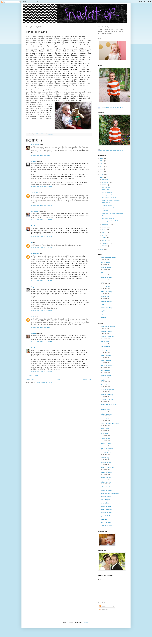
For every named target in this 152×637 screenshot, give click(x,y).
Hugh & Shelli (106, 477)
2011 (102, 169)
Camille (33, 348)
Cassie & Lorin (106, 472)
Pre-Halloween (107, 192)
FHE (103, 216)
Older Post (87, 379)
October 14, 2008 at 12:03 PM (41, 327)
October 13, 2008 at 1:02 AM (41, 187)
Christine (34, 193)
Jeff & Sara (105, 341)
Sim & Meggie (105, 500)
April (104, 238)
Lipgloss (105, 210)
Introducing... (107, 203)
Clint (102, 305)
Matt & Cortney (106, 482)
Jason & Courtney (107, 395)
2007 (102, 249)
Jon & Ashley (105, 370)
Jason (102, 282)
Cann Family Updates (108, 326)
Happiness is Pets (108, 208)
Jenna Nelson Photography (110, 493)
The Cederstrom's (37, 226)
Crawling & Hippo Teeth (110, 221)
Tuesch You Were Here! (109, 404)
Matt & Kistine (106, 487)
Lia (102, 314)
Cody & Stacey (106, 351)
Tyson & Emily (106, 516)
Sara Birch (35, 144)
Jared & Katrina (106, 453)
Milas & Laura (106, 375)
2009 (102, 174)
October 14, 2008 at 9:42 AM (41, 311)
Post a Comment (34, 375)
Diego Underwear (107, 205)
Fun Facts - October (109, 197)
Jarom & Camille (106, 331)
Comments (104, 609)
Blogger (85, 622)
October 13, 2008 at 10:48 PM (41, 236)
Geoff (102, 311)
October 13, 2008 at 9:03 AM (41, 205)
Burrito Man (106, 187)
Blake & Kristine (107, 399)
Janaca (33, 333)
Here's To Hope (106, 419)
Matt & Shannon (106, 414)
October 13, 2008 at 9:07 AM (41, 220)
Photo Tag (105, 190)
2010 (102, 172)
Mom (102, 272)
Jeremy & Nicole (106, 490)
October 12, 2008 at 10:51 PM (41, 155)
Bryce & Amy (105, 297)
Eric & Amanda (106, 361)
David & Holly (106, 463)
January (105, 246)
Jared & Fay (105, 458)
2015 (102, 158)
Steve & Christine (107, 336)
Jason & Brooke (106, 301)
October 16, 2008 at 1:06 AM (41, 372)
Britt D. (104, 519)
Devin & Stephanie (107, 390)
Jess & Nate (105, 429)
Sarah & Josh (105, 409)
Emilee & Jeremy (106, 292)
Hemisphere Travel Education (112, 213)
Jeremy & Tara (106, 506)
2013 (102, 163)
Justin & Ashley (106, 365)
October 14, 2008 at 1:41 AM (41, 247)
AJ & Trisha (105, 503)
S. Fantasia (35, 253)
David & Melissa (106, 513)
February (105, 243)
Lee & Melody (105, 346)
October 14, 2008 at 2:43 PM (41, 342)
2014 (102, 161)
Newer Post (30, 379)
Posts (103, 606)
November (105, 182)
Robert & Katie (106, 522)
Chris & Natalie (106, 277)
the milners (35, 211)
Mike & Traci (105, 438)
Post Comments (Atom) (44, 382)
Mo (31, 242)
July (104, 230)
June (104, 232)
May (103, 235)
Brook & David (106, 267)
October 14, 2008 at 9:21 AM (41, 281)
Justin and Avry (106, 308)
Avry (32, 287)
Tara (32, 316)
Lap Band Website (108, 218)
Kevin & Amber (106, 496)
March (104, 240)
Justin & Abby (106, 287)
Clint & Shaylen (106, 525)
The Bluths (104, 385)
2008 (102, 177)
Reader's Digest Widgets (111, 200)
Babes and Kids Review (109, 258)
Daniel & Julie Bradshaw (110, 424)
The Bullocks (105, 262)
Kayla (102, 380)
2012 (102, 166)
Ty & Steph (104, 433)
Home (58, 379)
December (105, 179)
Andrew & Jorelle (107, 448)
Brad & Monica (106, 356)
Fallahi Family (106, 443)
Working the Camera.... (110, 195)
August (104, 227)
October (105, 185)
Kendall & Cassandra (108, 467)
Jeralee (33, 161)
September (106, 224)
